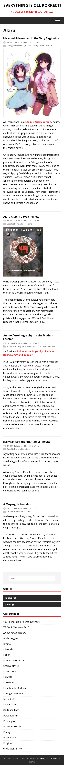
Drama (7, 643)
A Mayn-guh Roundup (17, 504)
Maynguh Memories (15, 45)
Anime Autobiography (39, 121)
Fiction (6, 654)
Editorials (8, 649)
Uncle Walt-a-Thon (13, 748)
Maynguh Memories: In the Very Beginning (31, 38)
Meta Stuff (8, 699)
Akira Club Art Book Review (21, 216)
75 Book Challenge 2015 (16, 627)
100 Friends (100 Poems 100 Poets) (22, 621)
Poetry (6, 732)
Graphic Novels (45, 45)
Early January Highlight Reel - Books (26, 441)
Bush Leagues (10, 638)
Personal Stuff (31, 45)
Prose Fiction (10, 737)
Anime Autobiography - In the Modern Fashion (28, 337)
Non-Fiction (9, 704)
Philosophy (9, 721)
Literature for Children (15, 688)
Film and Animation (48, 346)
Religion (7, 743)
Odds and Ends (11, 710)
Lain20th (7, 676)
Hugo (43, 758)
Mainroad (55, 758)
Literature (25, 449)
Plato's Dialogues (12, 726)
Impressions (26, 224)
